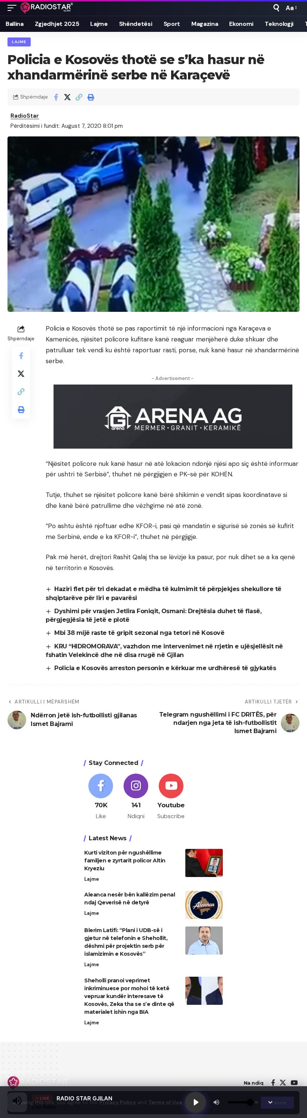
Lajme (19, 41)
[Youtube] (171, 797)
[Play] (195, 1102)
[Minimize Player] (270, 1102)
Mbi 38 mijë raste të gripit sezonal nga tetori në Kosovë (139, 632)
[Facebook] (101, 797)
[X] (283, 1083)
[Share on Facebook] (56, 97)
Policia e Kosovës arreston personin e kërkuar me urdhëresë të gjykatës (165, 668)
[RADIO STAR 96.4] (47, 8)
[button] (13, 8)
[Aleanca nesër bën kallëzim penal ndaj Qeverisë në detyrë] (204, 905)
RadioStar (24, 116)
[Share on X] (67, 97)
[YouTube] (294, 1083)
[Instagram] (136, 797)
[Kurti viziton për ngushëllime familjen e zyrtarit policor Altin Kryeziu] (204, 863)
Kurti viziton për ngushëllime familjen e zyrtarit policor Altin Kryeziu (124, 860)
